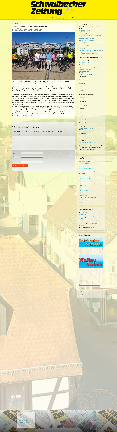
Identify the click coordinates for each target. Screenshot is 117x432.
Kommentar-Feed (23, 422)
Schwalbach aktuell (84, 195)
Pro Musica (82, 48)
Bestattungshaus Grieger (85, 74)
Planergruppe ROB (84, 62)
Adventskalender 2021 (85, 161)
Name (14, 153)
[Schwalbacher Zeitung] (58, 9)
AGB (87, 18)
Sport (80, 202)
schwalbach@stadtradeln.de (44, 114)
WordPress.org (23, 425)
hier (86, 146)
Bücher (82, 183)
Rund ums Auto (84, 190)
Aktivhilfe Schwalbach (84, 30)
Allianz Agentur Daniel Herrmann (88, 142)
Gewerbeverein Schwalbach (86, 40)
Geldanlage (83, 185)
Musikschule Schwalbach (85, 45)
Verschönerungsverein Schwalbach (88, 53)
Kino (81, 188)
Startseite (28, 18)
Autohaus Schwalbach (85, 69)
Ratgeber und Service (84, 181)
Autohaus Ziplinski (84, 71)
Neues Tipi (91, 227)
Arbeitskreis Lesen (84, 32)
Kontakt (74, 18)
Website (14, 162)
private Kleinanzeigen (84, 178)
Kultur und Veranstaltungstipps (87, 171)
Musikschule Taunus (84, 47)
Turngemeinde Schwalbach (86, 52)
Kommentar (16, 135)
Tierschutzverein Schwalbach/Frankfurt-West (91, 50)
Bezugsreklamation (65, 18)
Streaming (83, 193)
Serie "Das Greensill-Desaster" (88, 197)
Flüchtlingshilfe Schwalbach (86, 38)
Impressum (81, 18)
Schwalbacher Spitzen (85, 200)
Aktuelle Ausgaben (84, 163)
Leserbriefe (82, 173)
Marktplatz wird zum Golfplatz (94, 221)
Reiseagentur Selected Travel (86, 128)
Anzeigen (81, 166)
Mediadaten (42, 18)
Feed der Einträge (23, 420)
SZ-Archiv (34, 18)
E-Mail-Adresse (16, 158)
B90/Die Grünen (83, 33)
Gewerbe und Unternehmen (86, 168)
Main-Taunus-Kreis (84, 176)
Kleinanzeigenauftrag (53, 18)
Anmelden (21, 418)
